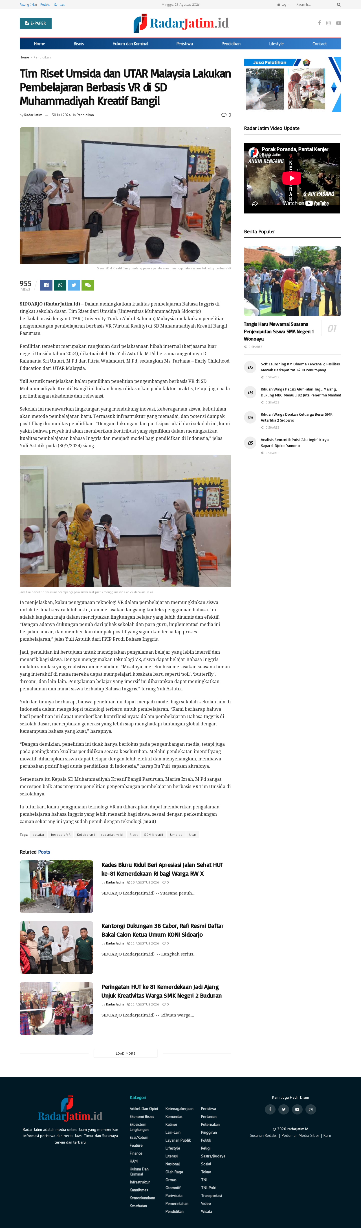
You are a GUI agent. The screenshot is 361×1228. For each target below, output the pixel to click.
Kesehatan (138, 1205)
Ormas (171, 1179)
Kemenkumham (142, 1197)
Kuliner (171, 1124)
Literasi (172, 1156)
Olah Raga (174, 1171)
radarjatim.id (112, 834)
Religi (205, 1148)
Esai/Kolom (139, 1137)
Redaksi (45, 4)
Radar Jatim (33, 115)
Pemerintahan (177, 1203)
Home (39, 43)
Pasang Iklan (28, 4)
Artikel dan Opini (144, 1108)
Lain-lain (173, 1132)
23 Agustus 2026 (144, 882)
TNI (204, 1179)
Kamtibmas (139, 1189)
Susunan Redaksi (264, 1135)
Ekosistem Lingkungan (139, 1127)
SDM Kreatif (154, 834)
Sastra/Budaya (213, 1156)
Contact (59, 4)
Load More (125, 1053)
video (206, 1203)
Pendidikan (231, 43)
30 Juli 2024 (61, 115)
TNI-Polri (208, 1187)
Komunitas (174, 1116)
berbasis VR (61, 834)
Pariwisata (174, 1195)
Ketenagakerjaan (179, 1108)
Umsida (176, 834)
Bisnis (79, 43)
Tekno (206, 1171)
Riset (133, 834)
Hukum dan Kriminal (130, 43)
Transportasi (211, 1195)
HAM (134, 1161)
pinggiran (209, 1132)
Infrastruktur (140, 1182)
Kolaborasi (86, 834)
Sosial (206, 1163)
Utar (192, 834)
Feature (136, 1145)
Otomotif (173, 1187)
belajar (38, 834)
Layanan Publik (178, 1140)
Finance (136, 1153)
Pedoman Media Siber (300, 1135)
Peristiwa (185, 43)
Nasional (173, 1163)
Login (284, 4)
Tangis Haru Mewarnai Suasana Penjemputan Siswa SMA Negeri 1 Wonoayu (279, 331)
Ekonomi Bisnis (142, 1116)
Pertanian (209, 1116)
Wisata (206, 1211)
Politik (206, 1140)
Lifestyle (276, 43)
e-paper (38, 23)
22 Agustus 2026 (144, 943)
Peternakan (210, 1124)
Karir (327, 1135)
